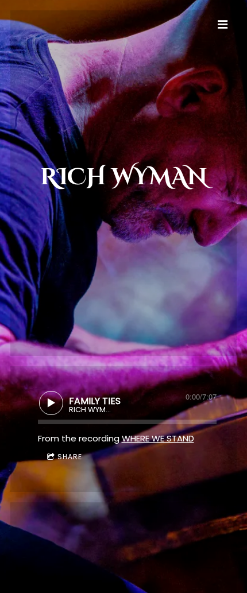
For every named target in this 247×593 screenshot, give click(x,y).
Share (69, 457)
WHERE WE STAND (158, 438)
